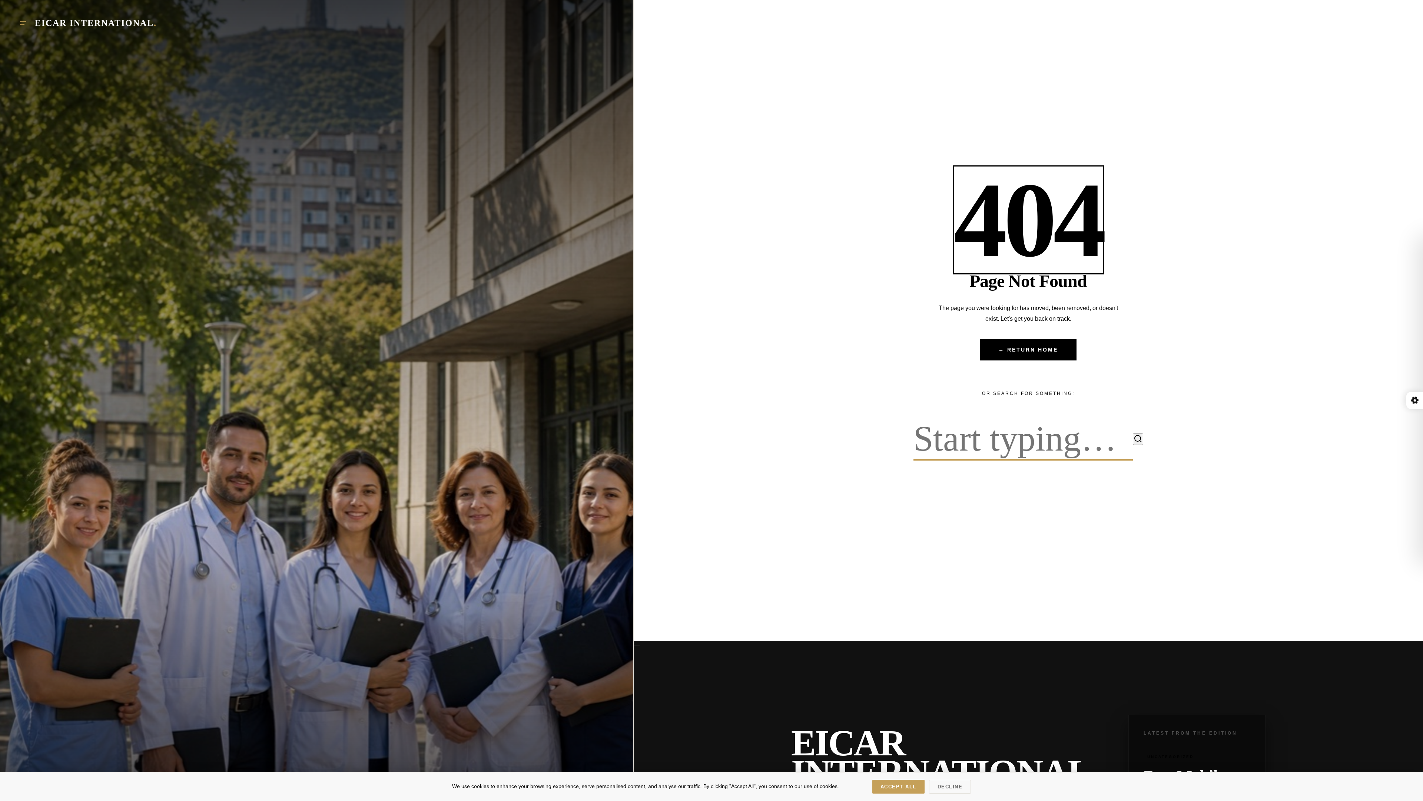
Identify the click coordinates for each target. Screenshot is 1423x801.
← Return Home (1028, 350)
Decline (950, 787)
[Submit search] (1138, 439)
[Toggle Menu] (23, 23)
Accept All (898, 787)
